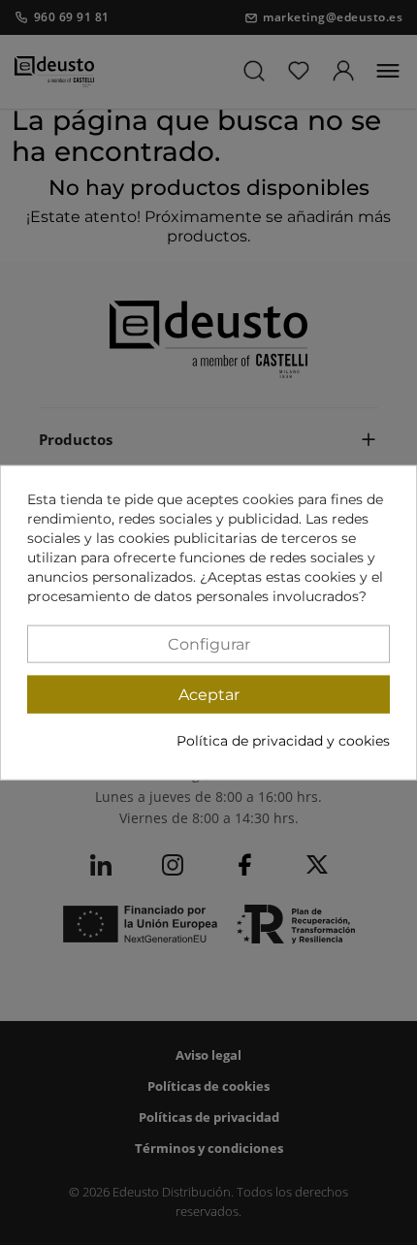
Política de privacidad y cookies (283, 740)
